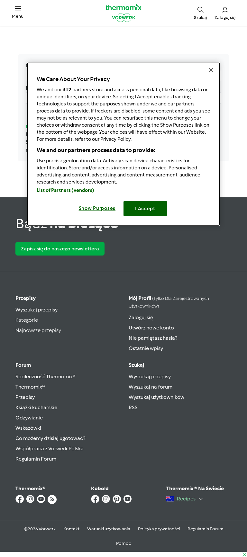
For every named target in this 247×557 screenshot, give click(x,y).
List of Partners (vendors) (65, 190)
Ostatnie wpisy (146, 348)
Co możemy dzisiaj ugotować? (50, 438)
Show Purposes (97, 208)
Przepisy (25, 298)
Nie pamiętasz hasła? (153, 338)
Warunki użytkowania (108, 529)
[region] (123, 144)
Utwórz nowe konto (151, 328)
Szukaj (136, 365)
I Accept (145, 208)
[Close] (211, 70)
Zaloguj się (141, 317)
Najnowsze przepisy (38, 330)
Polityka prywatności (159, 529)
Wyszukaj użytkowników (156, 397)
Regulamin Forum (35, 459)
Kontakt (71, 529)
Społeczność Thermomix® (45, 376)
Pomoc (123, 543)
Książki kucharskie (36, 407)
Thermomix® (30, 387)
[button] (18, 12)
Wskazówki (28, 428)
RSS (133, 407)
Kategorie (26, 320)
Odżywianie (29, 418)
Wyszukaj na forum (150, 387)
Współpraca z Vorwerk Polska (49, 448)
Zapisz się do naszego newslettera (60, 249)
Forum (23, 365)
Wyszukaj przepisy (36, 310)
